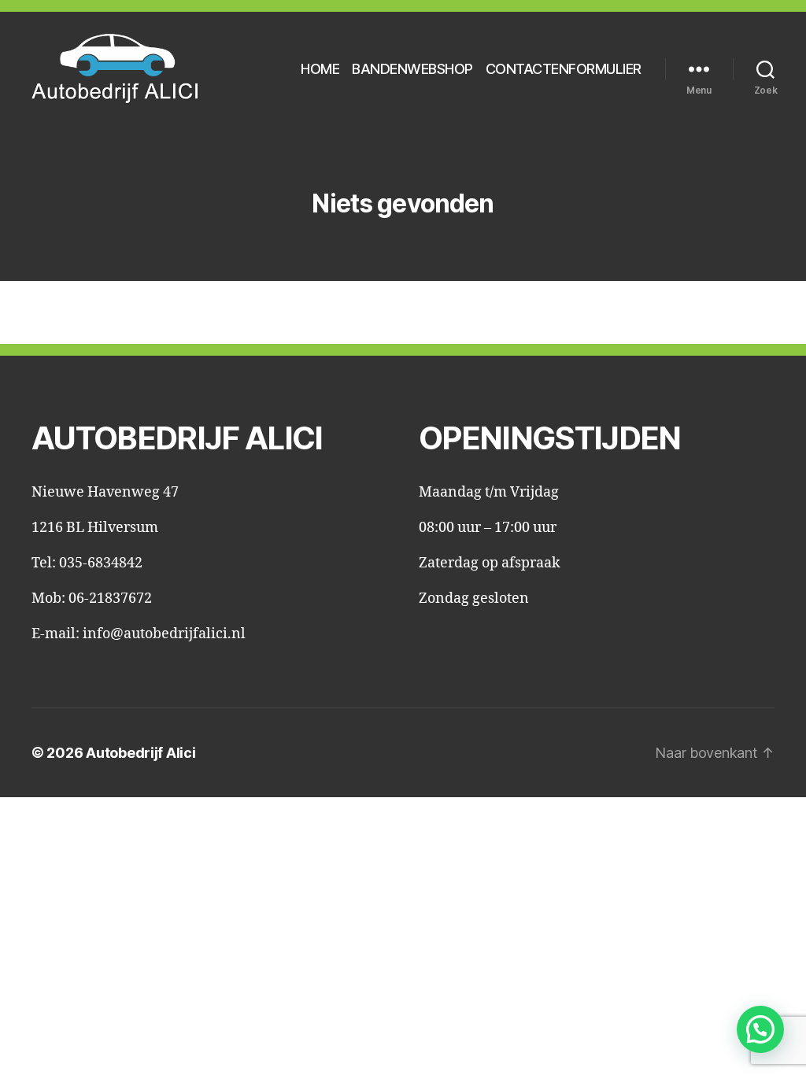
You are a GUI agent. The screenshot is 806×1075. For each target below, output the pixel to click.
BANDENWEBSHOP (412, 69)
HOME (320, 69)
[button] (760, 1029)
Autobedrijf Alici (140, 752)
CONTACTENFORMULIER (563, 69)
